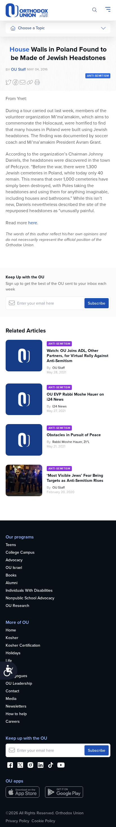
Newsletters (16, 706)
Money (16, 82)
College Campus (20, 552)
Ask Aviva (18, 173)
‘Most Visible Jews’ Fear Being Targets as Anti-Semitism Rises (75, 478)
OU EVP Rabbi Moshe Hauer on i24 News (75, 397)
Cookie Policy (43, 821)
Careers (13, 721)
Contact (12, 691)
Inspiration (19, 103)
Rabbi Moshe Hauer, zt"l (71, 441)
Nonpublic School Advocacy (30, 598)
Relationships (22, 61)
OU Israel (14, 567)
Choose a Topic (31, 28)
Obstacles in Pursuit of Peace (74, 434)
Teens (11, 544)
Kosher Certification (23, 645)
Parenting (18, 71)
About (11, 668)
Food (14, 40)
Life (9, 660)
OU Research (17, 605)
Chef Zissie (20, 184)
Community (20, 114)
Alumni (11, 583)
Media (11, 698)
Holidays (13, 653)
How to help (16, 714)
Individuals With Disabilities (29, 590)
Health (15, 50)
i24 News (59, 406)
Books (11, 575)
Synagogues (16, 676)
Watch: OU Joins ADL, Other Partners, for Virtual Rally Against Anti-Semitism (77, 355)
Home (11, 630)
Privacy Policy (17, 821)
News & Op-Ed (23, 124)
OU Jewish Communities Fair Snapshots (21, 202)
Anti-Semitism (98, 76)
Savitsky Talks (22, 146)
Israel (14, 93)
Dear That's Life (20, 159)
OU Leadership (19, 683)
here (32, 223)
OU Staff (58, 367)
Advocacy (14, 560)
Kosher (12, 637)
